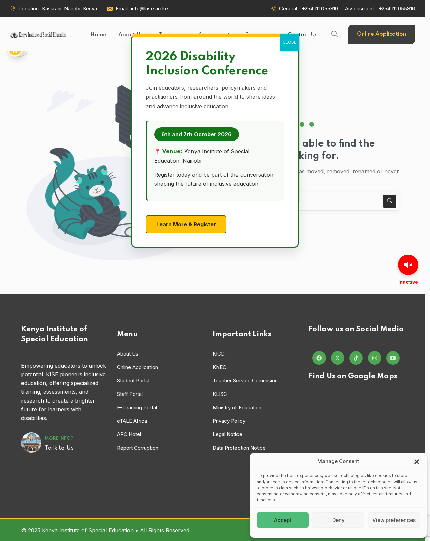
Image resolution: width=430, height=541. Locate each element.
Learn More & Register (186, 224)
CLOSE (289, 42)
